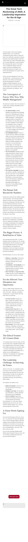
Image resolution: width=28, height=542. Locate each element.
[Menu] (25, 3)
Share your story (14, 496)
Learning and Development (10, 522)
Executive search (7, 524)
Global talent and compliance (10, 526)
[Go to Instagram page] (12, 528)
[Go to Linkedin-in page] (16, 528)
